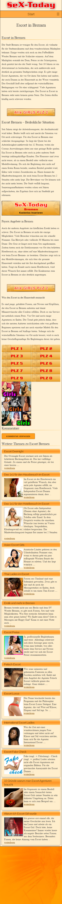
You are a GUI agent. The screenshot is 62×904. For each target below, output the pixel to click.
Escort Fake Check (15, 751)
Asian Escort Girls (14, 544)
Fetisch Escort (12, 664)
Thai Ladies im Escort (16, 574)
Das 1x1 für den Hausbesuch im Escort (26, 474)
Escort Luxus (11, 693)
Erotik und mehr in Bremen (19, 603)
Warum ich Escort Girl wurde (20, 813)
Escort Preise (11, 632)
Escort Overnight (13, 451)
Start (31, 14)
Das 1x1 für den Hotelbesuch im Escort (26, 503)
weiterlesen (9, 468)
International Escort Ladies (19, 722)
